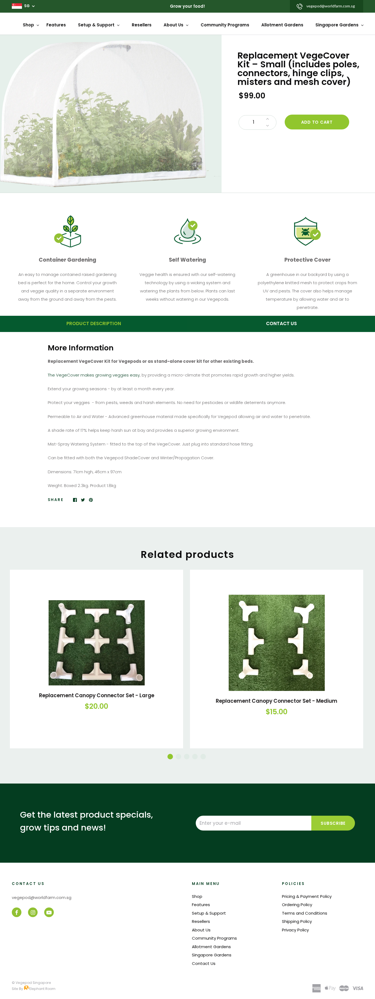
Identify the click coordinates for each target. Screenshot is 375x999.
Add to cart (317, 122)
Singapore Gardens (337, 25)
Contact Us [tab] (281, 323)
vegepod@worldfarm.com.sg (330, 6)
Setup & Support (97, 25)
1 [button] (170, 756)
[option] (111, 113)
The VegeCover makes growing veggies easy (94, 375)
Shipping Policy (297, 921)
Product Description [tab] (93, 323)
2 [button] (178, 756)
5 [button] (203, 756)
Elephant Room (42, 988)
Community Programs (225, 25)
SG (27, 6)
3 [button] (186, 756)
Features (56, 25)
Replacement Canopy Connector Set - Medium (276, 701)
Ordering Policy (297, 904)
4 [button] (195, 756)
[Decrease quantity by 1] (267, 125)
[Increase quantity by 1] (267, 119)
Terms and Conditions (304, 913)
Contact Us (204, 963)
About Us (174, 25)
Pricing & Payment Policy (307, 896)
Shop (29, 25)
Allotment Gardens (282, 25)
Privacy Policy (295, 930)
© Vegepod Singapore (31, 982)
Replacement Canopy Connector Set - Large (96, 695)
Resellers (142, 25)
